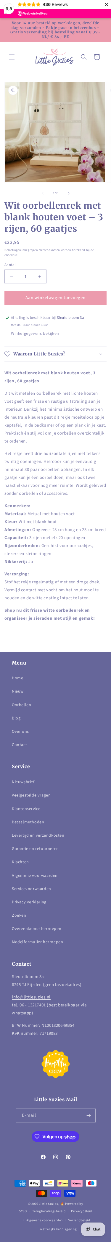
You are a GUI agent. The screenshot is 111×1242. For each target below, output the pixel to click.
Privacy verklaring (29, 902)
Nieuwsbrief (23, 782)
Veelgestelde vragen (31, 795)
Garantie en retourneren (35, 849)
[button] (11, 56)
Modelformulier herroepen (37, 942)
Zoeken (19, 915)
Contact (19, 745)
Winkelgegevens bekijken (35, 334)
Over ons (20, 732)
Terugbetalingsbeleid (48, 1211)
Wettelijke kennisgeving (58, 1229)
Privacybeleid (81, 1211)
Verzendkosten (49, 250)
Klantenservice (26, 809)
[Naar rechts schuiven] (68, 193)
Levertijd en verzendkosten (38, 835)
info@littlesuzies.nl (31, 997)
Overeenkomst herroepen (36, 929)
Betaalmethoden (28, 822)
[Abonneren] (88, 1115)
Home (17, 678)
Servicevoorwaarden (31, 889)
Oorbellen (21, 705)
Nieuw (18, 691)
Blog (16, 718)
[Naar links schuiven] (42, 193)
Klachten (20, 862)
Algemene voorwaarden (35, 876)
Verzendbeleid (79, 1220)
